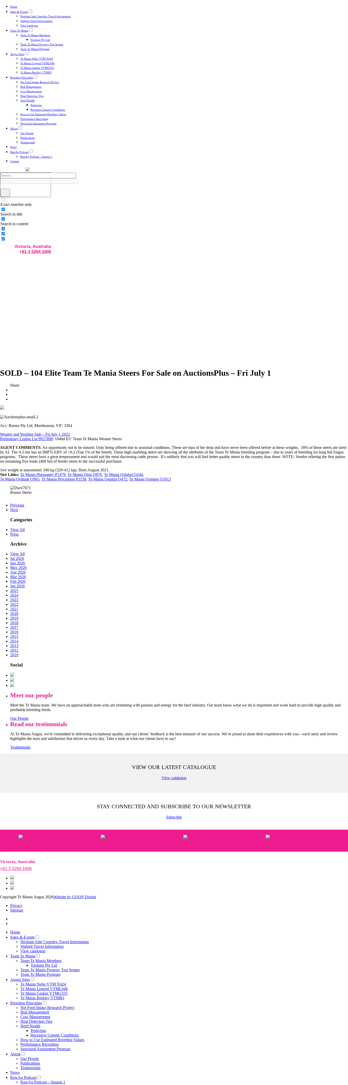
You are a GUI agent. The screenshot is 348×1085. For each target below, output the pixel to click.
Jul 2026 (17, 558)
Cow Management (31, 91)
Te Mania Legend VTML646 (37, 63)
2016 (14, 632)
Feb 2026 (17, 581)
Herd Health (27, 100)
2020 (14, 613)
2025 (14, 590)
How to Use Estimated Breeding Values (43, 114)
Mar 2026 (18, 577)
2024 (14, 595)
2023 (14, 600)
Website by (74, 897)
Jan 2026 (17, 586)
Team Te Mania (19, 30)
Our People (27, 133)
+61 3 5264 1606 (35, 251)
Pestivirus (36, 105)
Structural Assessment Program (38, 123)
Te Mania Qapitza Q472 (107, 479)
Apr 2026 (18, 572)
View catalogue (29, 25)
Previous (17, 505)
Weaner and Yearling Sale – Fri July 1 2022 (35, 434)
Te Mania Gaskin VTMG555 (37, 67)
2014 (14, 641)
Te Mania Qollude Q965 (19, 479)
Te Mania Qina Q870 (85, 474)
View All (17, 529)
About (14, 128)
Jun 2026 (17, 563)
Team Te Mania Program (34, 49)
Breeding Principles (21, 77)
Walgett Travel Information (36, 20)
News (13, 146)
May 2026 (18, 567)
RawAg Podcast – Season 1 (36, 156)
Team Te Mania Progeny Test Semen (41, 44)
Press (14, 534)
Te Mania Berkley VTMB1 (36, 72)
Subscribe (174, 817)
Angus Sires (17, 54)
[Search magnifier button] (5, 193)
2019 (14, 618)
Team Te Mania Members (35, 35)
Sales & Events (19, 11)
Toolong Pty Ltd (40, 39)
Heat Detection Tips (32, 95)
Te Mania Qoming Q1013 (150, 479)
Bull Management (30, 86)
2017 (14, 627)
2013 (14, 646)
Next (14, 510)
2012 (14, 650)
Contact (14, 161)
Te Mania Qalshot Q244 (123, 474)
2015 (14, 636)
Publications (27, 137)
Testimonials (27, 142)
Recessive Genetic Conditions (48, 109)
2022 (14, 604)
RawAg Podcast (19, 152)
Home (13, 6)
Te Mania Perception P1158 (64, 479)
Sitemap (16, 910)
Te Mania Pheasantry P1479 (42, 474)
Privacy (16, 905)
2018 (14, 623)
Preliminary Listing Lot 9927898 (26, 439)
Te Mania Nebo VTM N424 (36, 58)
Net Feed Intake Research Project (39, 82)
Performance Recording (34, 118)
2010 (14, 655)
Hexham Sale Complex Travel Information (45, 16)
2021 (14, 609)
